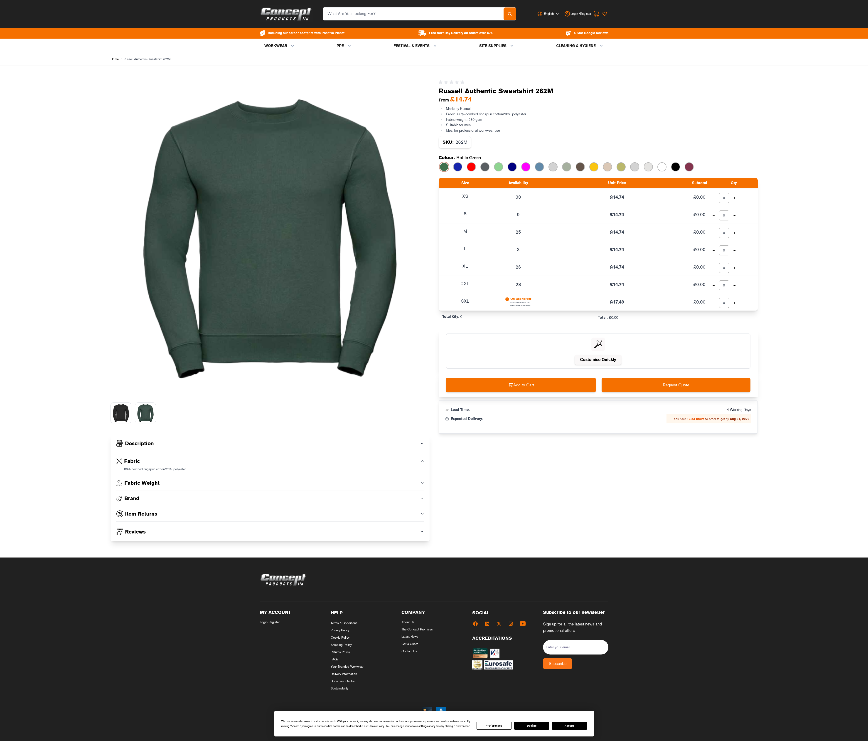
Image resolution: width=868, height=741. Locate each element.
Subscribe (557, 663)
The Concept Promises (417, 629)
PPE (340, 46)
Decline (531, 725)
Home (115, 59)
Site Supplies (493, 46)
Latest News (409, 637)
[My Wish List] (604, 13)
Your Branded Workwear (347, 667)
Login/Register (270, 622)
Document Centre (342, 681)
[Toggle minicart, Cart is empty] (597, 14)
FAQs (334, 659)
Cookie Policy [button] (376, 726)
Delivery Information (344, 674)
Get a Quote (409, 644)
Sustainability (339, 688)
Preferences (494, 725)
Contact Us (409, 651)
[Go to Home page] (286, 14)
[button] (452, 82)
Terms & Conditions (344, 623)
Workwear (275, 46)
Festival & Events (411, 46)
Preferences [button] (462, 726)
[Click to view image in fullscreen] (270, 237)
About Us (407, 622)
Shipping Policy (341, 645)
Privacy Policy (340, 630)
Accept (569, 725)
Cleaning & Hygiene (576, 46)
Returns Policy (340, 652)
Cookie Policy (340, 638)
